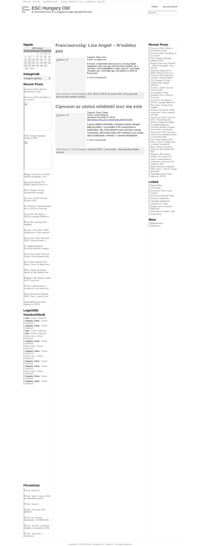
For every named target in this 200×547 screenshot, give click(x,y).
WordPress (155, 226)
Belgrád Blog (156, 185)
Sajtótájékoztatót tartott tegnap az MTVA (35, 303)
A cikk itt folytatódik (96, 77)
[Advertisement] (37, 434)
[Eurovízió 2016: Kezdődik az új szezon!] (38, 116)
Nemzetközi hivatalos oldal (162, 211)
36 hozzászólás (130, 94)
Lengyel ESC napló (159, 204)
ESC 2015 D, (94, 94)
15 (37, 60)
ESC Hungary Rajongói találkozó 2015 (35, 137)
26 (25, 66)
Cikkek (154, 6)
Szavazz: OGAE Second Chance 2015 (36, 199)
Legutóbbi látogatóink (160, 201)
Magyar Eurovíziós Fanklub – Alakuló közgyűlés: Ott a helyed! (38, 175)
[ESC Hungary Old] (100, 28)
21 (33, 63)
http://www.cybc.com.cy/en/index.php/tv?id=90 (109, 119)
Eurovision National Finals (162, 196)
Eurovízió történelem (159, 198)
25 (49, 63)
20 (29, 63)
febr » (32, 68)
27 (29, 66)
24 (45, 63)
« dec (25, 68)
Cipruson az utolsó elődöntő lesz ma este (98, 106)
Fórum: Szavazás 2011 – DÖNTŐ (36, 510)
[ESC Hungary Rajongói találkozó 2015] (38, 155)
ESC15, (104, 94)
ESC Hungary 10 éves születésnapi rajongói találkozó (35, 191)
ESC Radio (155, 188)
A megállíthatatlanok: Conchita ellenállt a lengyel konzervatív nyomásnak (37, 247)
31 (45, 66)
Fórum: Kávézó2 (38, 318)
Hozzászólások (170, 6)
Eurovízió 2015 (115, 94)
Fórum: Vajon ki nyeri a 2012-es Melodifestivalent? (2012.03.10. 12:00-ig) (38, 497)
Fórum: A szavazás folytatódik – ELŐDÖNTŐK (37, 518)
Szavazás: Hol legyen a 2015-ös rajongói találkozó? (37, 215)
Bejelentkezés (156, 223)
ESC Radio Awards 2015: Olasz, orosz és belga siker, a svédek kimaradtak (37, 263)
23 (41, 63)
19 (25, 63)
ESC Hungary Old (51, 8)
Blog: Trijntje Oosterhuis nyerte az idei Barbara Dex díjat (37, 271)
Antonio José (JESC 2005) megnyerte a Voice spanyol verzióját (37, 231)
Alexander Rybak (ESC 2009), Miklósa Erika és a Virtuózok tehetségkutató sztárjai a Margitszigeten (36, 183)
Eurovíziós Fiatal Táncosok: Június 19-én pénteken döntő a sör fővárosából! (38, 255)
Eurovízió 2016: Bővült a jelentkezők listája (36, 90)
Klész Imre (30, 336)
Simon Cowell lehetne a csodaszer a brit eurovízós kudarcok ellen (37, 287)
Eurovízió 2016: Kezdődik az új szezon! (38, 98)
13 (29, 60)
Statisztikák (155, 214)
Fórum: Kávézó (31, 504)
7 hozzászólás (109, 149)
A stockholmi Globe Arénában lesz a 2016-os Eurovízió (38, 207)
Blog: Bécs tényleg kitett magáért (36, 223)
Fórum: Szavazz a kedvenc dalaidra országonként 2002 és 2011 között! (37, 526)
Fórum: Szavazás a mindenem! (33, 534)
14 (33, 60)
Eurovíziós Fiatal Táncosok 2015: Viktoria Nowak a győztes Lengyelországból (37, 239)
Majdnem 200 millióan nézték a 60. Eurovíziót (38, 279)
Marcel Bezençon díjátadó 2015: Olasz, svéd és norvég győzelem (38, 295)
